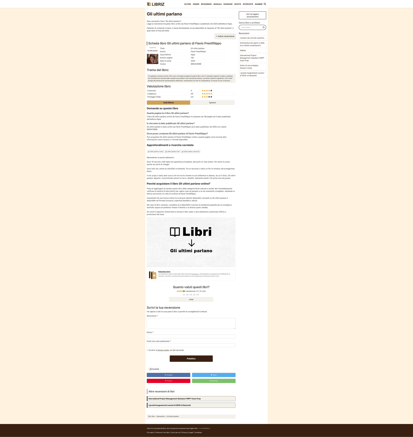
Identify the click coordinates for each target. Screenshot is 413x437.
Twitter (214, 375)
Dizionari (227, 4)
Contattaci (198, 432)
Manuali (217, 4)
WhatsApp (214, 381)
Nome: (150, 332)
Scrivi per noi (175, 432)
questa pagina (204, 137)
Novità (237, 4)
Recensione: (152, 316)
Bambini (258, 4)
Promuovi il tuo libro (162, 432)
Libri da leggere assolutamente (252, 15)
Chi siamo (150, 432)
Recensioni (206, 4)
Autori (187, 4)
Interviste (248, 4)
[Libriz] (156, 4)
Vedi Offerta (168, 103)
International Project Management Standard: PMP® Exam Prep (175, 399)
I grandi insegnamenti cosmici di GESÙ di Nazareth (170, 405)
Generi (196, 4)
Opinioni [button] (212, 103)
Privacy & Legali (187, 432)
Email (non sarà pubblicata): (159, 341)
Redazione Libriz (164, 272)
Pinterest (169, 381)
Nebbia (243, 50)
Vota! (191, 299)
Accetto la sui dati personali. (166, 350)
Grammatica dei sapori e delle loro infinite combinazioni (252, 44)
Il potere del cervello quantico (252, 38)
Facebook (169, 375)
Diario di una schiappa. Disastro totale (249, 66)
